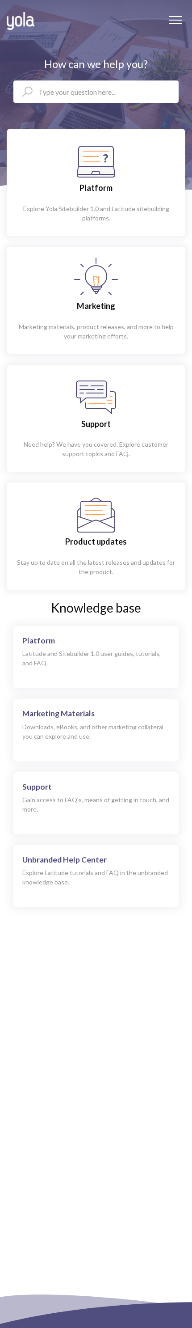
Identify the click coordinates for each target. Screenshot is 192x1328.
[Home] (20, 21)
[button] (175, 20)
